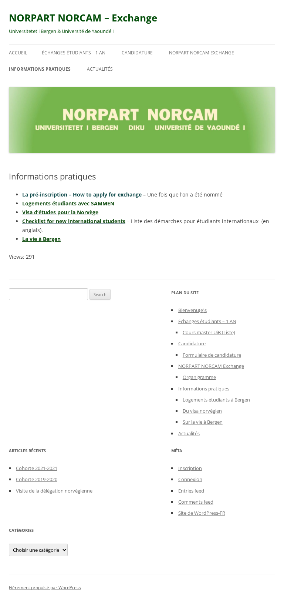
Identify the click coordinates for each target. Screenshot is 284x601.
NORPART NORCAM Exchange (201, 53)
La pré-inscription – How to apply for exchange (82, 194)
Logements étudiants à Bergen (216, 399)
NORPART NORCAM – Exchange (83, 17)
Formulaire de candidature (212, 355)
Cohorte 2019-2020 (36, 479)
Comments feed (195, 501)
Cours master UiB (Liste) (209, 332)
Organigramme (199, 377)
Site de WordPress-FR (201, 513)
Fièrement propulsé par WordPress (45, 587)
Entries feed (191, 490)
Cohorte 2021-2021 (36, 468)
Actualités (100, 69)
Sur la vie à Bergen (203, 422)
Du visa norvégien (202, 410)
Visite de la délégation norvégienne (54, 490)
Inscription (190, 468)
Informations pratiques (40, 69)
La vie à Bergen (41, 238)
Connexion (190, 479)
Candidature (137, 53)
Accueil (18, 53)
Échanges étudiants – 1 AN (73, 53)
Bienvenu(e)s (192, 310)
